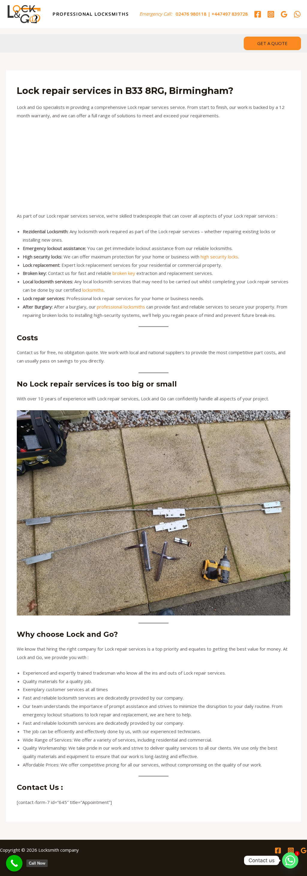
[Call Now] (14, 863)
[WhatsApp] (297, 14)
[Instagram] (271, 14)
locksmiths (93, 290)
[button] (272, 43)
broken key (123, 273)
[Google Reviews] (284, 14)
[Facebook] (257, 14)
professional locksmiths (121, 307)
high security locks (219, 257)
